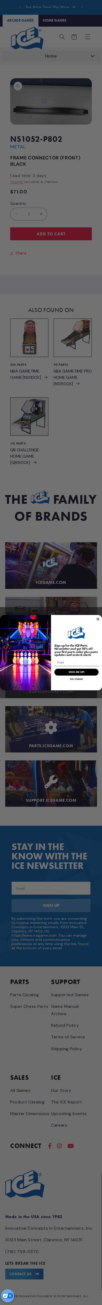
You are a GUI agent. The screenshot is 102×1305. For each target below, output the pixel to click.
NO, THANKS (76, 679)
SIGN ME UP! (76, 671)
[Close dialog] (98, 619)
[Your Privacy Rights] (7, 1295)
